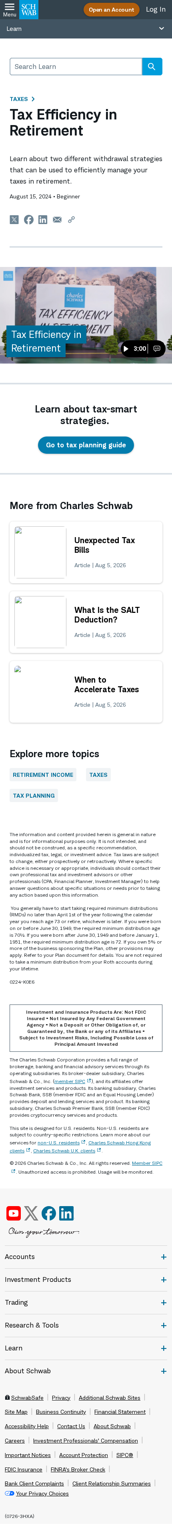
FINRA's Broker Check (78, 1469)
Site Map (16, 1412)
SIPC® (124, 1455)
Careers (15, 1440)
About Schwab (112, 1426)
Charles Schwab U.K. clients (64, 1151)
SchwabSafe (27, 1398)
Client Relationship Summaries (111, 1483)
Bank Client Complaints (34, 1483)
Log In (156, 9)
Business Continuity (61, 1412)
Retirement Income (43, 774)
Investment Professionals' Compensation (85, 1440)
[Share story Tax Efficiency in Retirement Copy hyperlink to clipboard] (71, 219)
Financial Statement (120, 1412)
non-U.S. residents (59, 1143)
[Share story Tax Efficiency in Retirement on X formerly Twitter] (14, 219)
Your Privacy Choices (42, 1493)
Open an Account (111, 9)
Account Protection (83, 1455)
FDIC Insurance (23, 1469)
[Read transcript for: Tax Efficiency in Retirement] (157, 349)
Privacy (61, 1398)
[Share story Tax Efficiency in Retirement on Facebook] (29, 219)
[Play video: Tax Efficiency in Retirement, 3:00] (86, 315)
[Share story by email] (57, 219)
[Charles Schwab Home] (28, 9)
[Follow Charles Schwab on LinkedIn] (67, 1213)
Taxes (19, 98)
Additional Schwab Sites (109, 1398)
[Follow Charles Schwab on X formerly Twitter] (31, 1213)
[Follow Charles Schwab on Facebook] (49, 1213)
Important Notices (28, 1455)
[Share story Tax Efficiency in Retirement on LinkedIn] (43, 219)
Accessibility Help (27, 1426)
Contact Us (71, 1426)
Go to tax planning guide (86, 445)
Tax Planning (34, 795)
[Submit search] (151, 66)
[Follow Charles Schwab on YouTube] (13, 1213)
